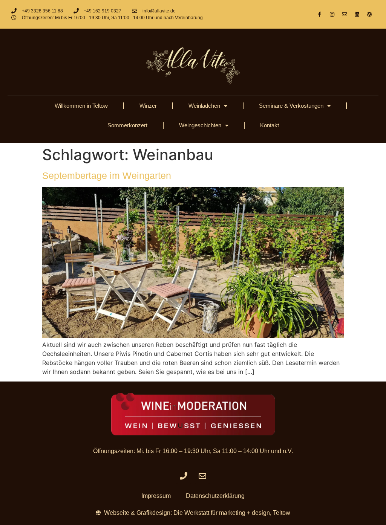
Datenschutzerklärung (215, 496)
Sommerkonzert (127, 125)
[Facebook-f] (319, 14)
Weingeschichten (200, 125)
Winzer (148, 105)
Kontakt (269, 125)
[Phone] (183, 476)
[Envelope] (344, 14)
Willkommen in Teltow (81, 105)
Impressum (156, 496)
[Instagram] (332, 14)
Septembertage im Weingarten (106, 175)
